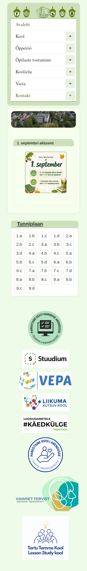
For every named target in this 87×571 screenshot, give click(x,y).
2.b (19, 244)
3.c (69, 244)
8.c (44, 279)
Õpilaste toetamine (33, 60)
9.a (56, 279)
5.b (19, 262)
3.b (56, 244)
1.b (32, 236)
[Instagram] (25, 12)
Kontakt (23, 95)
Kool (20, 36)
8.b (32, 279)
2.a (69, 236)
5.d (44, 262)
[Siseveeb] (71, 12)
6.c (19, 270)
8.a (19, 279)
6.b (69, 262)
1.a (19, 236)
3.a (44, 244)
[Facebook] (16, 12)
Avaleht (23, 24)
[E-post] (61, 12)
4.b (44, 253)
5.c (31, 262)
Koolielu (24, 71)
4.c (56, 253)
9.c (19, 288)
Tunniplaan (30, 224)
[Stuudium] (52, 12)
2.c (31, 244)
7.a (32, 270)
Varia (21, 83)
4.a (32, 253)
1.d (56, 236)
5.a (69, 253)
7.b (44, 270)
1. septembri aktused (35, 143)
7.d (69, 270)
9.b (69, 279)
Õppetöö (24, 48)
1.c (44, 236)
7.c (56, 270)
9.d (32, 288)
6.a (56, 262)
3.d (19, 253)
